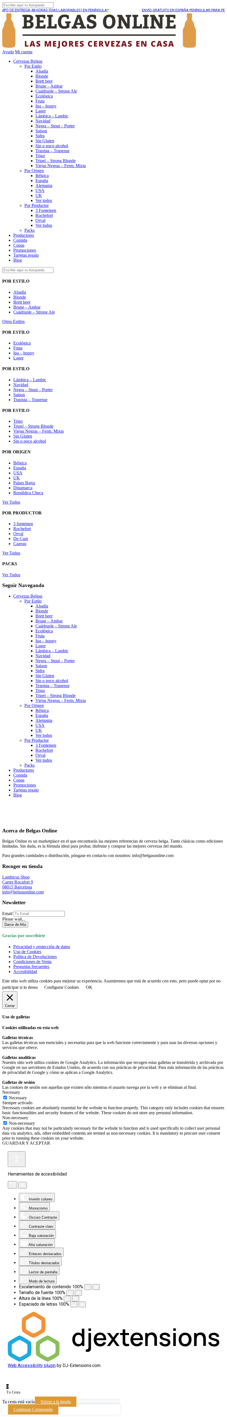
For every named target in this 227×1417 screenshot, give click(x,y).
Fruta (40, 101)
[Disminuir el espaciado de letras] (74, 1304)
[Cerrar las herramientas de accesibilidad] (22, 1185)
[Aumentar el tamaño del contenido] (96, 1287)
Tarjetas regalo (26, 255)
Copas (18, 245)
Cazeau (19, 543)
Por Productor (36, 205)
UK (38, 195)
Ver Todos (11, 502)
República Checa (28, 492)
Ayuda (8, 51)
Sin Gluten (44, 140)
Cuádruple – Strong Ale (56, 91)
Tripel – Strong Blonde (55, 160)
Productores (23, 235)
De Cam (20, 538)
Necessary (18, 1097)
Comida (20, 240)
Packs (29, 230)
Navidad (42, 121)
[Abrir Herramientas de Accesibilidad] (16, 1159)
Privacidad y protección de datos (41, 946)
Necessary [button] (11, 1092)
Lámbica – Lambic (51, 116)
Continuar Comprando (33, 1409)
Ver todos (43, 200)
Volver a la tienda (55, 1401)
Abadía (41, 71)
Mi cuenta (23, 51)
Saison (41, 130)
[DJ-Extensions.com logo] (113, 1360)
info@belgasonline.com (23, 892)
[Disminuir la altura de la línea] (67, 1299)
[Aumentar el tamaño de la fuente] (78, 1293)
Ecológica (44, 96)
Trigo (40, 155)
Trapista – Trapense (52, 150)
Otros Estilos (13, 321)
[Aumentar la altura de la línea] (75, 1299)
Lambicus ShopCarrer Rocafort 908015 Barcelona (17, 882)
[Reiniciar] (12, 1185)
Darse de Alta (15, 924)
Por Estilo (33, 66)
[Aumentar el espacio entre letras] (82, 1304)
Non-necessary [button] (15, 1117)
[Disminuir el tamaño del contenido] (87, 1287)
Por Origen (34, 170)
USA (40, 190)
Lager (40, 111)
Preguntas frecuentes (31, 966)
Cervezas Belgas (27, 61)
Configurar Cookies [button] (61, 987)
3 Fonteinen (45, 210)
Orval (40, 220)
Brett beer (44, 81)
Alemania (43, 185)
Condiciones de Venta (32, 961)
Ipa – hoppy (45, 106)
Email (7, 913)
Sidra (40, 135)
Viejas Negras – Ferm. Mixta (60, 165)
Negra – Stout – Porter (55, 125)
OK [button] (89, 987)
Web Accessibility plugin (32, 1365)
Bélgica (42, 175)
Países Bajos (24, 482)
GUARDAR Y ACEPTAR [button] (26, 1143)
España (41, 180)
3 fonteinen (23, 523)
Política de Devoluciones (35, 956)
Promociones (24, 250)
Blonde (41, 76)
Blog (17, 260)
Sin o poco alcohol (51, 145)
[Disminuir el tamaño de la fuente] (70, 1293)
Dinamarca (22, 487)
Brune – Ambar (49, 86)
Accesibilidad (25, 971)
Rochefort (44, 215)
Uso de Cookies (27, 951)
